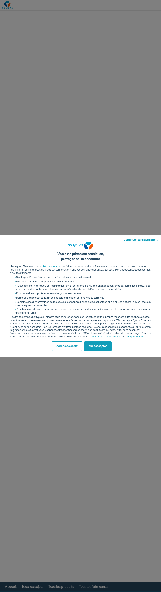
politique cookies (134, 336)
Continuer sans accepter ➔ (141, 240)
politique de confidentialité (106, 336)
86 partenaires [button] (52, 266)
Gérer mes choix (67, 346)
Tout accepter (98, 346)
